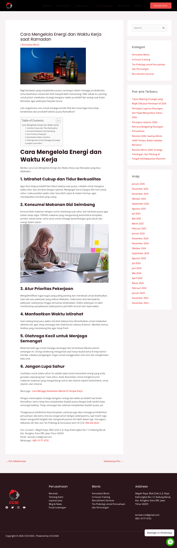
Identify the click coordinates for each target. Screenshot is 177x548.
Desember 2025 (140, 188)
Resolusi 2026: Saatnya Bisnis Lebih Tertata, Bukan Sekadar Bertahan (147, 140)
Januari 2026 (138, 183)
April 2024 (137, 278)
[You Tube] (24, 507)
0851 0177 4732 (41, 440)
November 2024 (140, 243)
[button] (160, 5)
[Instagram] (18, 507)
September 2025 (140, 203)
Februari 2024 (139, 288)
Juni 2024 (136, 268)
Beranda (47, 5)
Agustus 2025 (139, 208)
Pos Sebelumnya (16, 461)
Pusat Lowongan (104, 5)
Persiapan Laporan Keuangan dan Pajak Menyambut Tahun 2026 (147, 113)
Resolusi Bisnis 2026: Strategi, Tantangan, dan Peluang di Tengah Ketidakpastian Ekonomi (148, 154)
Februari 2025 (139, 228)
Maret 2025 (138, 223)
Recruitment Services (143, 73)
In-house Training (141, 59)
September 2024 (140, 253)
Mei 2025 (136, 218)
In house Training (101, 497)
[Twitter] (12, 507)
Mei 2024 (136, 273)
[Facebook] (7, 507)
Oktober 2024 (139, 248)
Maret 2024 (138, 283)
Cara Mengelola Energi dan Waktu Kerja (40, 125)
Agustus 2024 (139, 258)
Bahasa (138, 5)
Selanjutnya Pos (113, 461)
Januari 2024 (138, 293)
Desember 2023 (140, 297)
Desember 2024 (140, 238)
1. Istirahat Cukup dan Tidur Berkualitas (41, 128)
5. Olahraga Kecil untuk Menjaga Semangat (42, 140)
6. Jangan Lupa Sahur (33, 143)
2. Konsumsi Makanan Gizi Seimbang (40, 131)
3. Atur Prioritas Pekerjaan (35, 134)
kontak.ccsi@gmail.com (147, 514)
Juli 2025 (136, 213)
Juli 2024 (136, 263)
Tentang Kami (63, 5)
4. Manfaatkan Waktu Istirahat (37, 137)
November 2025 (140, 193)
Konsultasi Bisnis (30, 44)
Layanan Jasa (81, 5)
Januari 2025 (138, 233)
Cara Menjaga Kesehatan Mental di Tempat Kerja (57, 391)
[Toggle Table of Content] (57, 121)
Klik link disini (92, 422)
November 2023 (140, 302)
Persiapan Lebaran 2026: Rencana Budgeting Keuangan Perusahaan (147, 127)
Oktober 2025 (139, 198)
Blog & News (123, 5)
